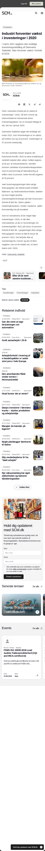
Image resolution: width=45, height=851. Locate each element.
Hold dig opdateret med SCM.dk (25, 847)
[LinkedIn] (24, 104)
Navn (5, 548)
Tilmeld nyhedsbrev (13, 577)
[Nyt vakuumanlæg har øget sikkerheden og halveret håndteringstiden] (22, 473)
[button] (41, 267)
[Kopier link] (40, 104)
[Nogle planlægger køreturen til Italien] (22, 440)
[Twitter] (29, 104)
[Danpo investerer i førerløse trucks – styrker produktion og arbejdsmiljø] (22, 408)
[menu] (42, 13)
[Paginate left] (3, 605)
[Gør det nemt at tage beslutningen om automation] (22, 322)
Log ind (24, 4)
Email (6, 557)
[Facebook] (19, 104)
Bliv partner (36, 4)
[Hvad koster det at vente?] (22, 391)
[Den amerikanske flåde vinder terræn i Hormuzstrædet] (22, 374)
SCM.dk (16, 96)
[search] (36, 13)
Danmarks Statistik (16, 254)
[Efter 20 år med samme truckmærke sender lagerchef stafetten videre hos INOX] (19, 276)
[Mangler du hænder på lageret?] (22, 425)
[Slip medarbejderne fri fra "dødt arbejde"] (22, 456)
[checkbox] (5, 569)
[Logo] (7, 13)
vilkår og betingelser (20, 569)
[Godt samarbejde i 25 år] (22, 338)
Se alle (36, 586)
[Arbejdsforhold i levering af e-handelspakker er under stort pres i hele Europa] (22, 355)
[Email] (34, 104)
